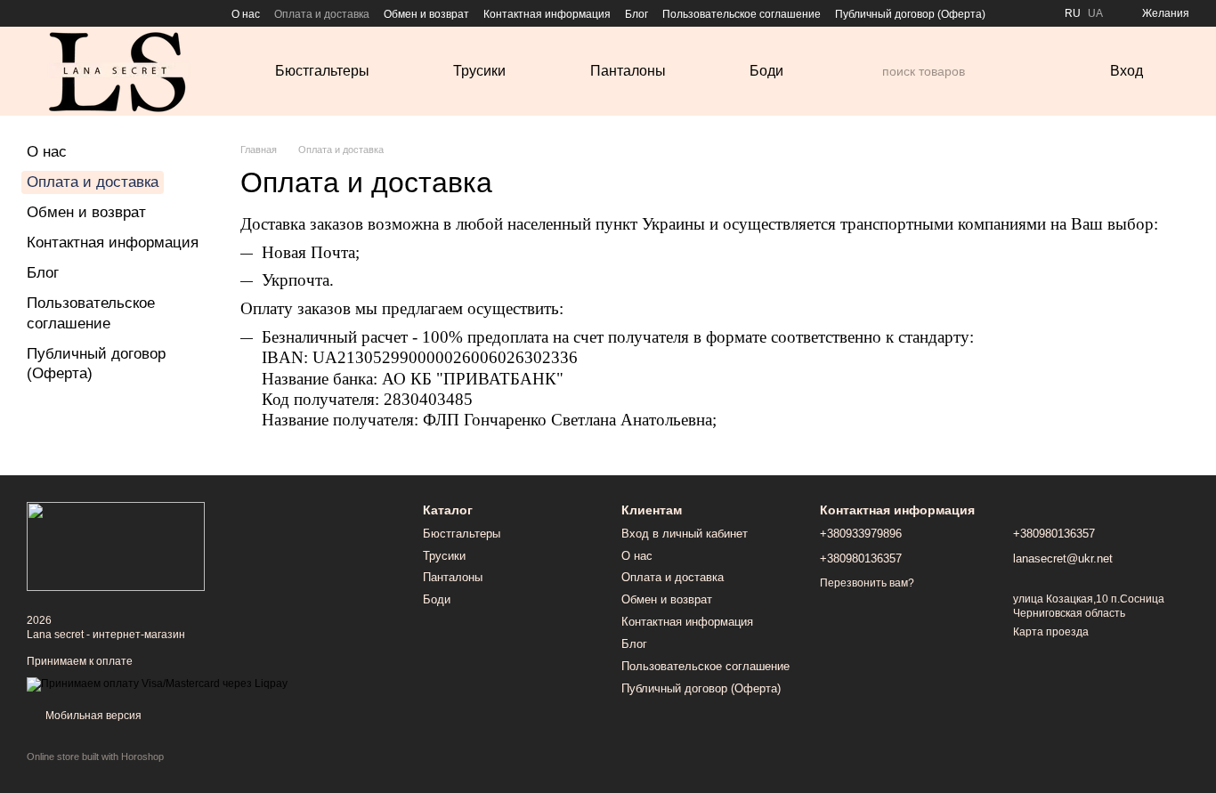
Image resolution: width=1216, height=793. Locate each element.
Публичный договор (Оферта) (910, 14)
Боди (766, 70)
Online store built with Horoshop (95, 756)
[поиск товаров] (868, 71)
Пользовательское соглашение (741, 14)
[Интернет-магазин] (116, 545)
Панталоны (628, 70)
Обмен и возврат (426, 14)
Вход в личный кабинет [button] (684, 533)
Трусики (479, 70)
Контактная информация (547, 14)
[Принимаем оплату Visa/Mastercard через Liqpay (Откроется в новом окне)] (157, 683)
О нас (245, 14)
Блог (636, 14)
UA (1095, 13)
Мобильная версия (92, 715)
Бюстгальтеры (322, 70)
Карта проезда (1051, 632)
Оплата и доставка (321, 14)
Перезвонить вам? (867, 583)
